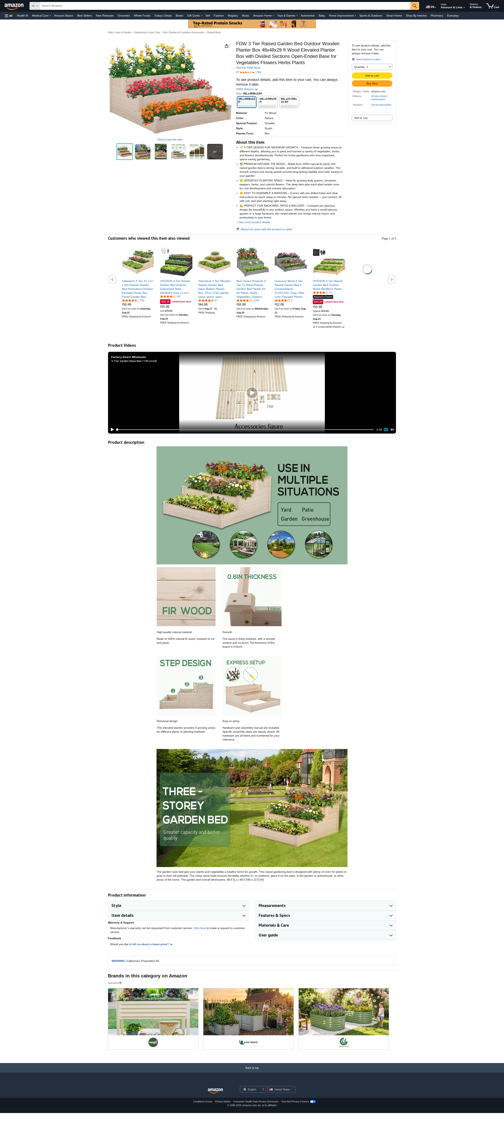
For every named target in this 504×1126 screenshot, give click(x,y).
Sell (207, 15)
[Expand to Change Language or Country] (435, 7)
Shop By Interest (416, 15)
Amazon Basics (63, 15)
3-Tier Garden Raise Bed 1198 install (134, 360)
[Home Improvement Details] (355, 15)
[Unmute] (392, 429)
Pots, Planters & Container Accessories (183, 32)
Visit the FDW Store (248, 67)
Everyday (453, 15)
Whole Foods (142, 15)
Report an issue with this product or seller (266, 229)
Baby (322, 15)
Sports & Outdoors (370, 15)
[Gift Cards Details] (201, 15)
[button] (8, 15)
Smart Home (394, 15)
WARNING (118, 960)
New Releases (105, 15)
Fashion (219, 15)
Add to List (360, 117)
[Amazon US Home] (215, 1091)
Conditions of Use (202, 1101)
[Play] (111, 429)
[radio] (124, 151)
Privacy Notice (223, 1101)
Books (179, 15)
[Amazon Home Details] (273, 15)
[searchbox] (225, 6)
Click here (200, 928)
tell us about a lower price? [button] (151, 944)
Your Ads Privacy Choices (295, 1101)
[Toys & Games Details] (297, 15)
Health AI (22, 15)
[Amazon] (14, 6)
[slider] (245, 429)
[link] (138, 289)
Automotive (308, 15)
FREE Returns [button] (245, 89)
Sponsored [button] (113, 983)
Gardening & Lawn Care (147, 32)
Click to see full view (169, 139)
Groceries (124, 15)
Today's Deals (163, 15)
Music (245, 15)
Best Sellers (84, 15)
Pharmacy (437, 15)
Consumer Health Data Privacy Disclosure (255, 1101)
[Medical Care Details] (50, 15)
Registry (233, 15)
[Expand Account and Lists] (464, 7)
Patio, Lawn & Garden (119, 32)
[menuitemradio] (386, 429)
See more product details (254, 222)
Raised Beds (214, 32)
